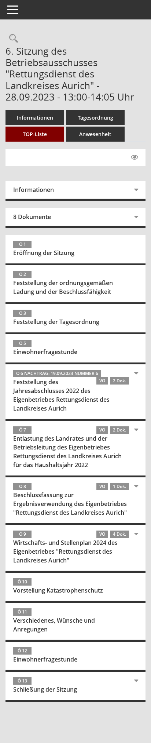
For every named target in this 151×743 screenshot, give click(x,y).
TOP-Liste (35, 134)
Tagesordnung (95, 117)
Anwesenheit (95, 134)
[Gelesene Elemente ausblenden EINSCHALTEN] (134, 157)
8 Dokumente (32, 217)
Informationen (35, 117)
